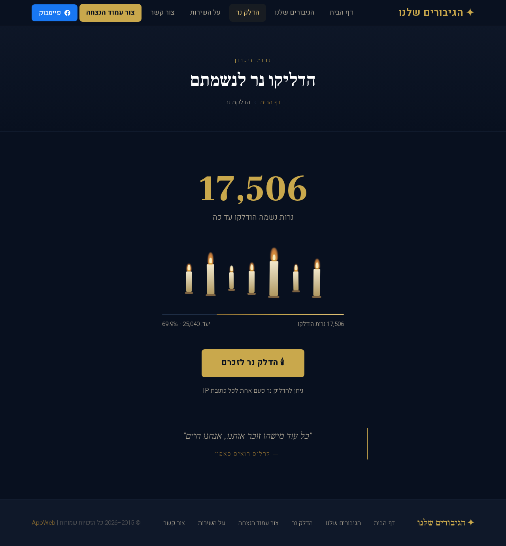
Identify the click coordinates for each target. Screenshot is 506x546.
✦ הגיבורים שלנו (437, 13)
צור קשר (162, 12)
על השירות (205, 12)
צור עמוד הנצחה (110, 12)
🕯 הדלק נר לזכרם (253, 362)
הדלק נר (247, 12)
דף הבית (341, 12)
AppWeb (43, 522)
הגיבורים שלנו (294, 12)
